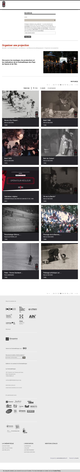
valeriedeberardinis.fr (62, 458)
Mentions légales (10, 385)
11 (56, 85)
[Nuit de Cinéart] (59, 142)
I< (47, 85)
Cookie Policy (57, 470)
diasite (76, 458)
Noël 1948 (46, 120)
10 (53, 85)
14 (63, 85)
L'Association (28, 443)
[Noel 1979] (20, 142)
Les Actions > (23, 48)
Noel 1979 (7, 158)
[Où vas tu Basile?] (59, 180)
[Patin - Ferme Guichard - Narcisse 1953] (20, 257)
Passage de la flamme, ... (52, 234)
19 (71, 85)
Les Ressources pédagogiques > (36, 48)
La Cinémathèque (8, 443)
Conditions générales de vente (14, 387)
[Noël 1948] (59, 104)
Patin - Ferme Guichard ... (13, 273)
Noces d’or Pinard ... (11, 120)
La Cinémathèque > (13, 48)
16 (67, 85)
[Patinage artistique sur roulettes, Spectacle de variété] (59, 257)
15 (65, 85)
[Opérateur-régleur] (20, 180)
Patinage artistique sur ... (52, 273)
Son (25, 17)
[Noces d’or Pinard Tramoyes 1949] (20, 104)
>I (77, 85)
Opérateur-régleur (11, 196)
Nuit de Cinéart (48, 158)
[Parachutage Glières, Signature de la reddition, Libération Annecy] (20, 218)
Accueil (4, 48)
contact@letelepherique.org (13, 380)
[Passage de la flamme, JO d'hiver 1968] (59, 218)
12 (58, 85)
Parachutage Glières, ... (12, 234)
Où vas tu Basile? (49, 196)
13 (60, 85)
